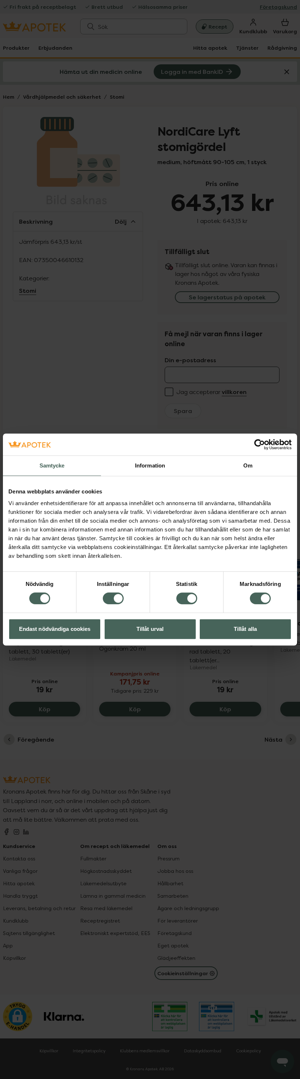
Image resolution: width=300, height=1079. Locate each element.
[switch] (113, 598)
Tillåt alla (245, 629)
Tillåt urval (150, 629)
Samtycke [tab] (52, 465)
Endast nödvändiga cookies (55, 629)
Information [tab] (150, 465)
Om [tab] (247, 465)
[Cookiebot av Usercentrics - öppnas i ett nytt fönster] (260, 444)
